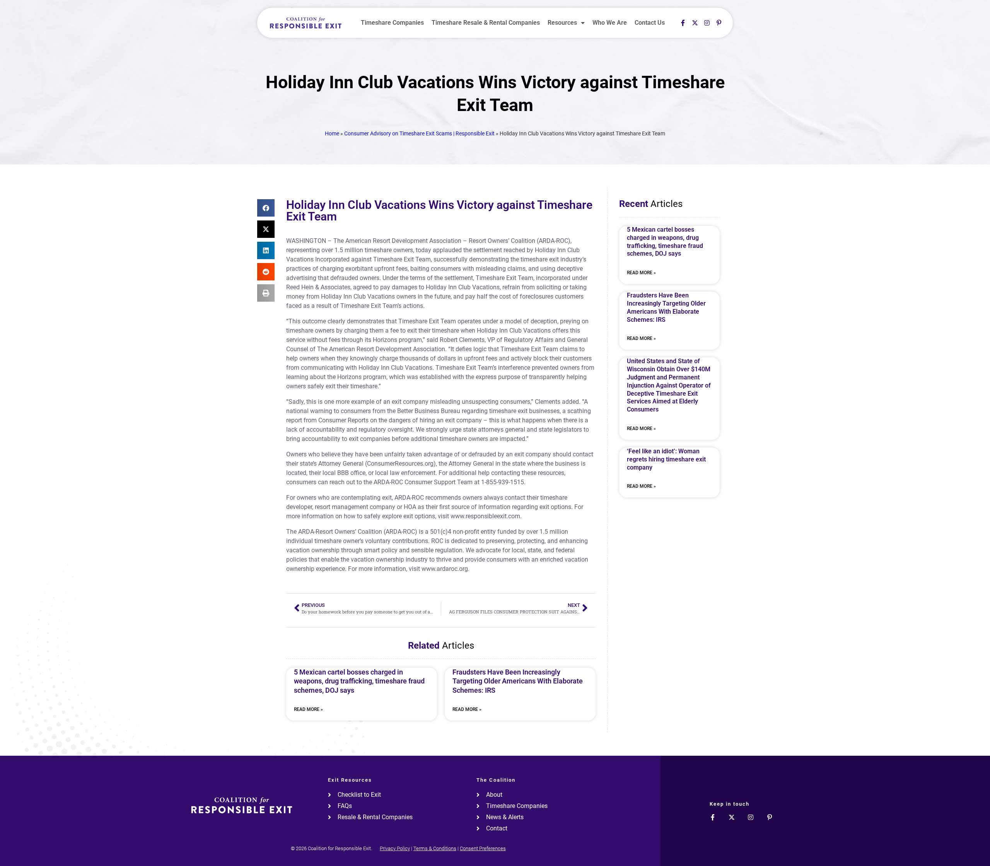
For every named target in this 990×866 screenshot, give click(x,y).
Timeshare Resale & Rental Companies (486, 22)
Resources (562, 22)
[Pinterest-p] (719, 23)
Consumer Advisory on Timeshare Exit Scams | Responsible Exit (419, 133)
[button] (266, 208)
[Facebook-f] (683, 23)
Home (332, 133)
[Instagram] (707, 23)
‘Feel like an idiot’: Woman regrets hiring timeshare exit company (666, 459)
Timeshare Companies (392, 22)
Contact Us (650, 22)
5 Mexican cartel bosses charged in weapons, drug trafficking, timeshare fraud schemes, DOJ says (359, 681)
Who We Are (609, 22)
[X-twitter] (695, 23)
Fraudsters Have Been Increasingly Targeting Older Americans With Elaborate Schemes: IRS (517, 681)
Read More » (308, 709)
